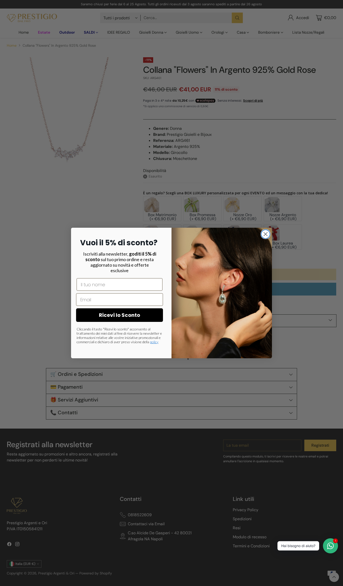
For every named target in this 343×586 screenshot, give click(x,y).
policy (154, 342)
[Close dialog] (265, 234)
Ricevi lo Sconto (119, 315)
